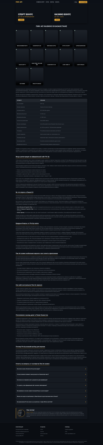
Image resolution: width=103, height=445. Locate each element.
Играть (57, 19)
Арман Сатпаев (30, 412)
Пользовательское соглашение (22, 429)
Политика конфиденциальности (22, 431)
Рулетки (42, 431)
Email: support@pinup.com (70, 433)
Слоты (47, 2)
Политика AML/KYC (19, 435)
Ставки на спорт (40, 2)
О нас (66, 431)
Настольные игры (43, 433)
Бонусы (52, 2)
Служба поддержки (69, 429)
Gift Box (41, 435)
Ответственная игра (20, 433)
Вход (76, 2)
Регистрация (83, 2)
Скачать (57, 2)
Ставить (21, 19)
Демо (22, 41)
